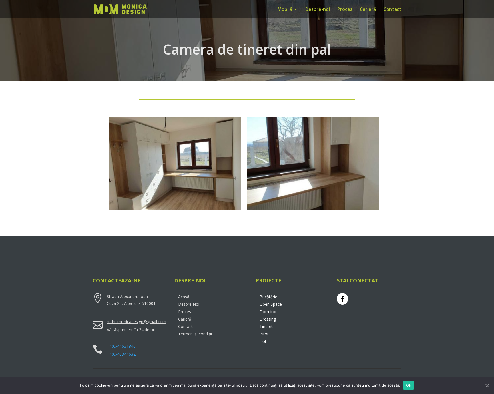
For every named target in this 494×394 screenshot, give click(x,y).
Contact (392, 9)
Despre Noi (188, 304)
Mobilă (285, 9)
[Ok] (487, 385)
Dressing (268, 319)
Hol (263, 341)
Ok (408, 385)
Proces (344, 9)
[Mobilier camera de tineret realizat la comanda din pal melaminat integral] (175, 210)
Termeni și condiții (195, 334)
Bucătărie (268, 296)
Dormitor (268, 311)
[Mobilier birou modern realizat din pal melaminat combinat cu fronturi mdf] (313, 210)
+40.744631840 (121, 346)
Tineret (266, 326)
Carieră (368, 9)
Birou (265, 334)
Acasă (183, 296)
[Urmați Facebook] (342, 299)
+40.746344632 (121, 354)
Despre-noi (317, 9)
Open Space (271, 304)
